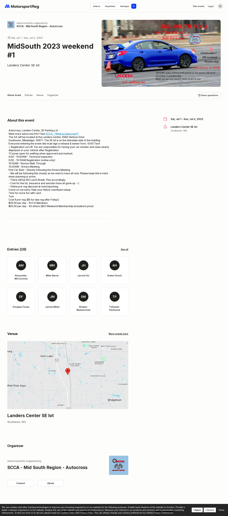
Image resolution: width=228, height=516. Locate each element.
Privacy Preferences (163, 512)
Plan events (198, 6)
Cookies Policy (67, 512)
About (50, 483)
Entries (29, 95)
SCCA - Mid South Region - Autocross (40, 26)
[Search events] (133, 6)
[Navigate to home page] (22, 6)
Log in (211, 6)
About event (14, 95)
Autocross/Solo (25, 23)
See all (124, 249)
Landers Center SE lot (23, 65)
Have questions (209, 95)
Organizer (52, 95)
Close (221, 510)
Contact (20, 483)
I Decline (210, 510)
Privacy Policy (86, 512)
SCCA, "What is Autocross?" (62, 133)
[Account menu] (220, 6)
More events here (118, 333)
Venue (39, 95)
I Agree (197, 510)
